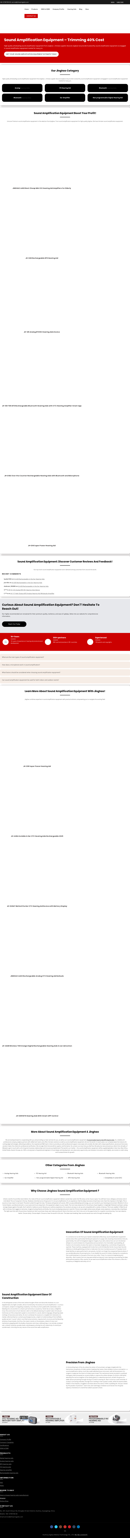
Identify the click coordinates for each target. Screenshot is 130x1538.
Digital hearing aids (6, 1458)
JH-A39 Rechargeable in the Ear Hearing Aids (29, 579)
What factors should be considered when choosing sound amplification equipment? (31, 672)
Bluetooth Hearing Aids (75, 1173)
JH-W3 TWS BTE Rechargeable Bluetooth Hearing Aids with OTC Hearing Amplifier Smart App (42, 406)
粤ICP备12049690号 (81, 1535)
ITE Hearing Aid (41, 1173)
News (2, 1485)
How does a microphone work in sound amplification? (21, 665)
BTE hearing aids (5, 1464)
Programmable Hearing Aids (95, 1140)
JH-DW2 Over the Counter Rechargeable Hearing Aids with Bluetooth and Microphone (41, 476)
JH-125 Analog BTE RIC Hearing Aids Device (42, 332)
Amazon (2, 1498)
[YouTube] (65, 1526)
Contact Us (31, 16)
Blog (80, 9)
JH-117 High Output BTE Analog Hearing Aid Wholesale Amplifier (32, 593)
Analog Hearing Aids (11, 1173)
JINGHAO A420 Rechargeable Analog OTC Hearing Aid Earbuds (37, 976)
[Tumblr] (73, 1526)
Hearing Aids (71, 9)
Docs (87, 9)
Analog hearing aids (7, 1461)
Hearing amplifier (6, 1470)
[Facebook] (51, 1526)
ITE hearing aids (5, 1467)
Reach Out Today (14, 624)
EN (65, 1531)
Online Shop (4, 1501)
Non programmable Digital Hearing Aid (49, 1178)
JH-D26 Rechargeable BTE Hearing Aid (41, 258)
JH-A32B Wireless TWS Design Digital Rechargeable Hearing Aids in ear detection (37, 1046)
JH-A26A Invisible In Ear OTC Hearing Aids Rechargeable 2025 (37, 836)
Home (27, 9)
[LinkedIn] (78, 1526)
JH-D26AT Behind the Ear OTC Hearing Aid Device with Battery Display (37, 906)
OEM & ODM (45, 9)
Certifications (4, 1445)
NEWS (112, 2)
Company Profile (58, 9)
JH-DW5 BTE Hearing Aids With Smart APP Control (37, 1116)
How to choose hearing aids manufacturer (14, 1495)
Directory (120, 2)
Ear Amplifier (9, 1178)
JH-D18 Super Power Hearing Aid (42, 546)
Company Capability (7, 1442)
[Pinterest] (69, 1526)
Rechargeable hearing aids (9, 1473)
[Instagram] (60, 1526)
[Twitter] (56, 1526)
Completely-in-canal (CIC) (113, 1178)
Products (34, 9)
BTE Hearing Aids (109, 1140)
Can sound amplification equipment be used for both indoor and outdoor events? (30, 680)
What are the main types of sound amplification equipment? (23, 657)
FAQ (1, 1482)
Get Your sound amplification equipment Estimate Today (31, 54)
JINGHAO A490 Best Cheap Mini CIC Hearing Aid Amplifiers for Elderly (41, 188)
